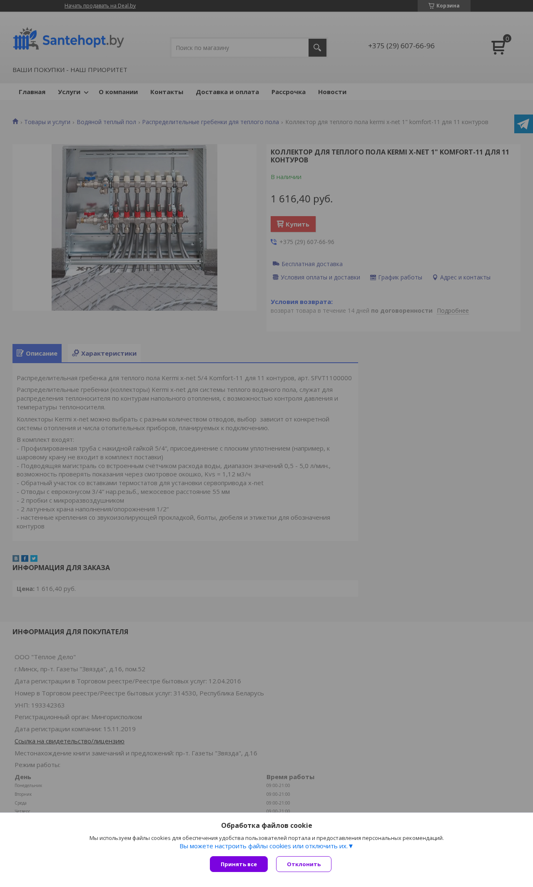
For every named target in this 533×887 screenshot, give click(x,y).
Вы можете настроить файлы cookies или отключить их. (263, 846)
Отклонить (304, 864)
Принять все (239, 864)
